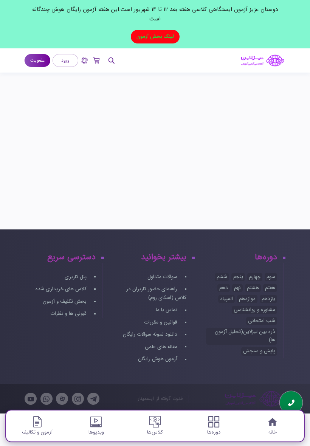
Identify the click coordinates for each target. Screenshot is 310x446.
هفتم (270, 288)
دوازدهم (247, 299)
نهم (237, 288)
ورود (65, 60)
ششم (222, 277)
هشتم (253, 288)
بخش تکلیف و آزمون (65, 301)
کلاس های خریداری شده (62, 289)
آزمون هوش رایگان (158, 359)
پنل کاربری (76, 277)
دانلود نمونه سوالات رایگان (151, 334)
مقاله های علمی (162, 347)
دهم (223, 288)
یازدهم (268, 299)
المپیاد (226, 299)
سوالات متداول (163, 277)
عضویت (37, 60)
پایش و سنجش (259, 351)
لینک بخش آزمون (155, 36)
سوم (271, 277)
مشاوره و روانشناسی (254, 310)
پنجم (238, 277)
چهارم (254, 277)
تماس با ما (167, 310)
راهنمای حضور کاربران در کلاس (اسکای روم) (156, 293)
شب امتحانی (261, 321)
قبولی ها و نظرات (69, 313)
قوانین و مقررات (161, 322)
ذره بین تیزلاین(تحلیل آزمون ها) (245, 336)
